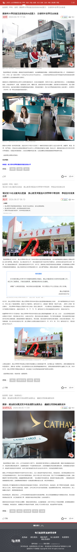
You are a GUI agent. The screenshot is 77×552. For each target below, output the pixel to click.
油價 (42, 511)
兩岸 (5, 199)
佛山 (13, 380)
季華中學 (21, 380)
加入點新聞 (54, 537)
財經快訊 (7, 408)
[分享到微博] (74, 439)
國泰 (13, 169)
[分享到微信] (74, 433)
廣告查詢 (33, 537)
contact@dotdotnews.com (55, 543)
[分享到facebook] (74, 430)
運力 (26, 169)
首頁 (8, 2)
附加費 (27, 511)
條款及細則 (45, 539)
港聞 (5, 17)
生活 (38, 2)
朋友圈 (53, 2)
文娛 (45, 2)
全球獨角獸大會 (17, 2)
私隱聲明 (65, 537)
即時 (23, 2)
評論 (31, 2)
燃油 (20, 511)
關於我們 (43, 537)
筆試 (37, 380)
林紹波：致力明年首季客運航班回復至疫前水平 (16, 164)
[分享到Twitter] (74, 436)
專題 (57, 2)
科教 (49, 2)
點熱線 (24, 537)
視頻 (27, 2)
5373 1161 (41, 543)
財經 (42, 2)
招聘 (20, 169)
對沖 (35, 511)
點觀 (34, 2)
